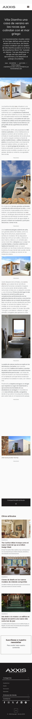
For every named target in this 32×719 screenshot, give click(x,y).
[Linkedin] (22, 703)
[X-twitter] (14, 703)
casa (15, 106)
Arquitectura (5, 540)
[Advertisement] (16, 418)
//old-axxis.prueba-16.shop (10, 458)
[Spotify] (27, 703)
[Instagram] (10, 703)
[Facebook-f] (5, 703)
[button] (16, 504)
